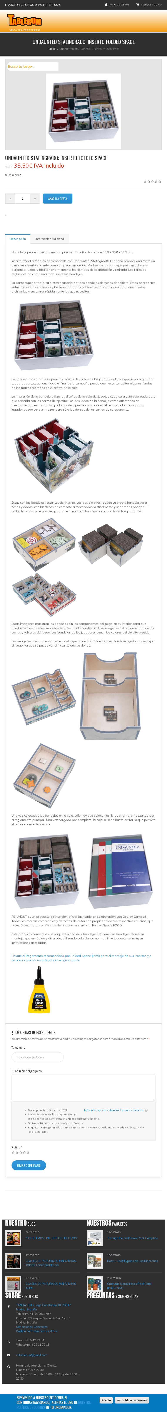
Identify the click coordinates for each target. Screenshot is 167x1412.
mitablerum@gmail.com (31, 1355)
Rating (17, 1147)
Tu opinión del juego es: (27, 1071)
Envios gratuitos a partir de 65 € (32, 5)
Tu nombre (18, 1047)
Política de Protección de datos (37, 1331)
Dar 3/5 (21, 1152)
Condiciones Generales (32, 1326)
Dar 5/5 (28, 1152)
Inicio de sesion (119, 4)
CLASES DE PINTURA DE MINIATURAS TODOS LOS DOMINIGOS (51, 1263)
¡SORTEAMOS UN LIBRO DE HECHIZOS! (52, 1238)
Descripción (18, 239)
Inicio (51, 49)
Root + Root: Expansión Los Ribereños (132, 1261)
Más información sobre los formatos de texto (114, 1110)
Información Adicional (50, 239)
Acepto (106, 1400)
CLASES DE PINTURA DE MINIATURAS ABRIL (51, 1286)
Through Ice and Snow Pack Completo (132, 1238)
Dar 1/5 (13, 1152)
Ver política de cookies (132, 1400)
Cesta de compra (151, 4)
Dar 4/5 (24, 1152)
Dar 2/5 (17, 1152)
